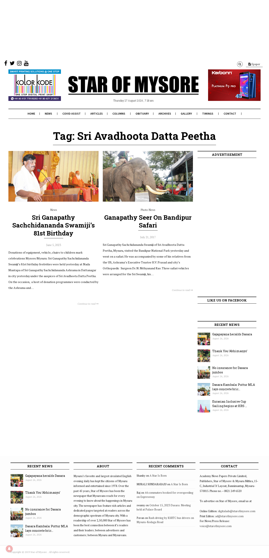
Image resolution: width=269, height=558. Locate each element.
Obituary (142, 113)
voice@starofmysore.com (216, 526)
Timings (207, 113)
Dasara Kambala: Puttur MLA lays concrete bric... (233, 387)
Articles (96, 113)
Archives (164, 113)
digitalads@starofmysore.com (236, 511)
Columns (118, 113)
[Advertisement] (126, 29)
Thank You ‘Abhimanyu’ (229, 351)
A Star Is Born (158, 475)
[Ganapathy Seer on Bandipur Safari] (148, 200)
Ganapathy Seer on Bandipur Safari (147, 221)
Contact (230, 113)
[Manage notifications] (9, 548)
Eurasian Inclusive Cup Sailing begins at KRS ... (229, 403)
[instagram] (19, 64)
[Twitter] (12, 64)
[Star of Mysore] (124, 90)
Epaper (255, 64)
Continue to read (87, 303)
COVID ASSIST (71, 113)
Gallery (186, 113)
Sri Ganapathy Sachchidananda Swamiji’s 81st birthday (53, 225)
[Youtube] (26, 64)
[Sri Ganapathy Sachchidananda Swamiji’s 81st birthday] (53, 200)
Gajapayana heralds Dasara (232, 334)
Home (31, 113)
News (48, 113)
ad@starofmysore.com (229, 516)
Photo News (148, 210)
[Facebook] (5, 64)
